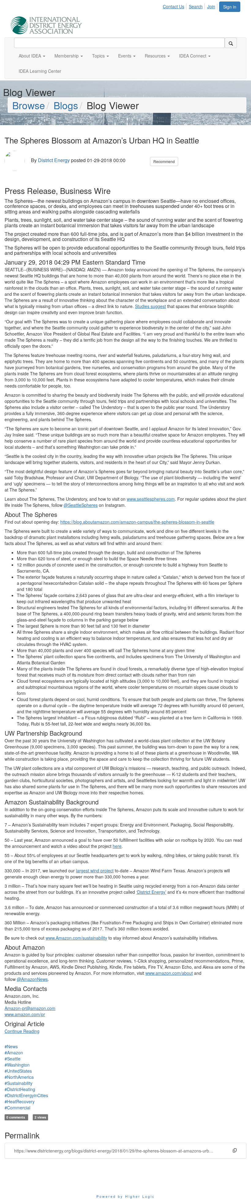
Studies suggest (150, 306)
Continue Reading (22, 1031)
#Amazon (14, 1052)
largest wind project (95, 870)
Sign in (229, 7)
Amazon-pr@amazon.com (30, 1008)
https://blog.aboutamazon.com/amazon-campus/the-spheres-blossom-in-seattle (137, 522)
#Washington (17, 1065)
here (117, 846)
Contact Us (173, 6)
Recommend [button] (164, 161)
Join (211, 6)
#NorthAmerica (19, 1077)
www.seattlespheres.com (151, 499)
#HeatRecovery (20, 1101)
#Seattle (13, 1059)
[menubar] (190, 5)
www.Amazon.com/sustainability (76, 938)
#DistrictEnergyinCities (26, 1095)
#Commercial (17, 1107)
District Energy (54, 160)
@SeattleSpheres (81, 505)
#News (11, 1046)
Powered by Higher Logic (125, 1196)
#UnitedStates (18, 1071)
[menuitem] (175, 5)
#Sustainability (18, 1083)
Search (196, 6)
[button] (32, 55)
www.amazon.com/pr (25, 1014)
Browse (28, 105)
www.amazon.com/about (169, 973)
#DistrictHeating (20, 1089)
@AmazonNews (32, 979)
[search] (231, 43)
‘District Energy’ (151, 892)
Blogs (66, 105)
